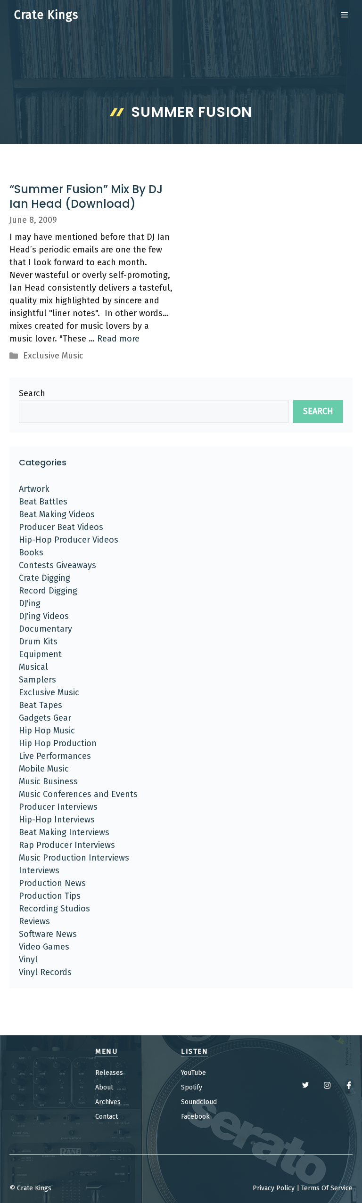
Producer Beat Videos (61, 527)
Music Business (48, 781)
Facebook (195, 1117)
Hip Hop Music (47, 730)
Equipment (40, 654)
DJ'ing (30, 603)
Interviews (39, 870)
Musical (33, 667)
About (104, 1087)
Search (32, 393)
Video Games (44, 947)
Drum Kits (38, 641)
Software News (48, 934)
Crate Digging (44, 578)
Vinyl (28, 959)
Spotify (191, 1087)
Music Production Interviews (74, 858)
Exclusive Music (53, 355)
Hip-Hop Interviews (57, 819)
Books (31, 552)
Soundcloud (199, 1102)
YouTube (193, 1073)
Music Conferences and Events (78, 794)
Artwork (34, 489)
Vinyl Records (45, 972)
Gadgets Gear (45, 718)
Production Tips (50, 896)
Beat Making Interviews (64, 832)
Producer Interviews (58, 807)
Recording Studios (54, 908)
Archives (108, 1102)
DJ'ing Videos (44, 616)
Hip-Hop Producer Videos (68, 540)
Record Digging (48, 590)
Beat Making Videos (57, 514)
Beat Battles (43, 501)
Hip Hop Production (58, 743)
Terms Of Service (327, 1188)
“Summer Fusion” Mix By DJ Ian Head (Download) (86, 196)
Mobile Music (44, 769)
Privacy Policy (274, 1188)
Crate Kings (46, 15)
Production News (52, 883)
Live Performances (55, 756)
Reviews (34, 921)
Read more (118, 338)
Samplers (37, 680)
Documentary (45, 629)
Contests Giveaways (57, 565)
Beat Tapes (40, 705)
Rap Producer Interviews (67, 845)
